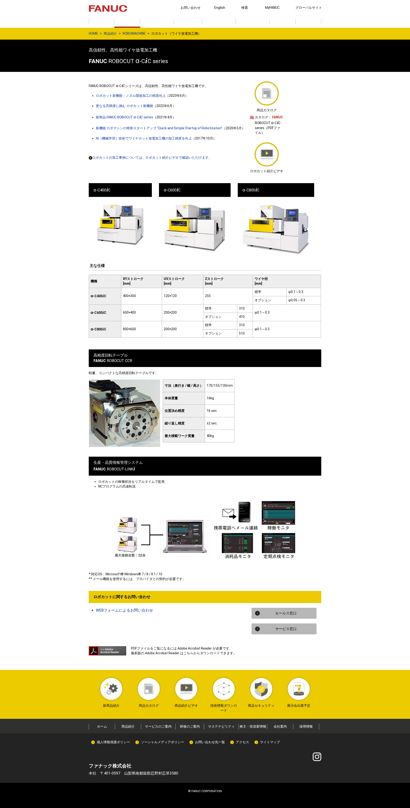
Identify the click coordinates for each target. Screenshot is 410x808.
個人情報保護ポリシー (113, 742)
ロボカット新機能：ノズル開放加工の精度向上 (131, 96)
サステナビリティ (221, 726)
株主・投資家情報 (253, 726)
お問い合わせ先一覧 (210, 742)
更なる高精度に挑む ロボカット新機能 (124, 106)
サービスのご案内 (158, 726)
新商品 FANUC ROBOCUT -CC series (124, 117)
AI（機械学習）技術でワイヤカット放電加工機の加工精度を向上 (144, 138)
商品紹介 (110, 33)
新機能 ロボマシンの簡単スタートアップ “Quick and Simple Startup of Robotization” (159, 128)
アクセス (242, 742)
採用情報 (306, 726)
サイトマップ (270, 742)
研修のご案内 (190, 726)
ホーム (102, 726)
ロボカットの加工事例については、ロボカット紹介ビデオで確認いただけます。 (152, 157)
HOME (93, 33)
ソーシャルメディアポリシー (162, 742)
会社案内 (280, 726)
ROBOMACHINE (134, 33)
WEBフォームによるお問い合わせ (124, 610)
